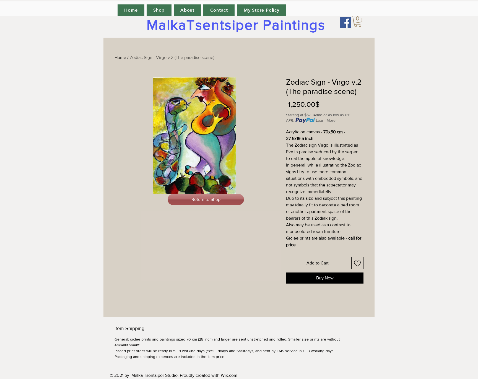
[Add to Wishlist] (357, 263)
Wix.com (229, 375)
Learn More (326, 120)
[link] (357, 21)
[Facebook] (345, 22)
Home (120, 57)
